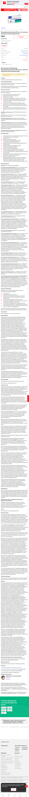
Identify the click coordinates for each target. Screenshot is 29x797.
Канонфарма (25, 53)
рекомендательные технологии (13, 784)
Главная (3, 796)
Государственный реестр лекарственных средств (11, 667)
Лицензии (17, 758)
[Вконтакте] (2, 748)
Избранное (20, 796)
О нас (16, 755)
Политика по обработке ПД (6, 759)
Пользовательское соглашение (7, 757)
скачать (26, 3)
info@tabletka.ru (4, 766)
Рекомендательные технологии (7, 762)
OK (13, 789)
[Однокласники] (5, 748)
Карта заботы (17, 761)
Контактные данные (19, 756)
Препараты (3, 771)
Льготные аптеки (18, 768)
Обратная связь (4, 769)
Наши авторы (17, 766)
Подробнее (8, 679)
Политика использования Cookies (7, 761)
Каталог (9, 796)
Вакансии (17, 760)
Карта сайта (3, 764)
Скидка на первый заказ (5, 774)
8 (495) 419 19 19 (4, 767)
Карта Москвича (18, 763)
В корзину (21, 36)
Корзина (14, 796)
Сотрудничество (18, 765)
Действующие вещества (6, 772)
